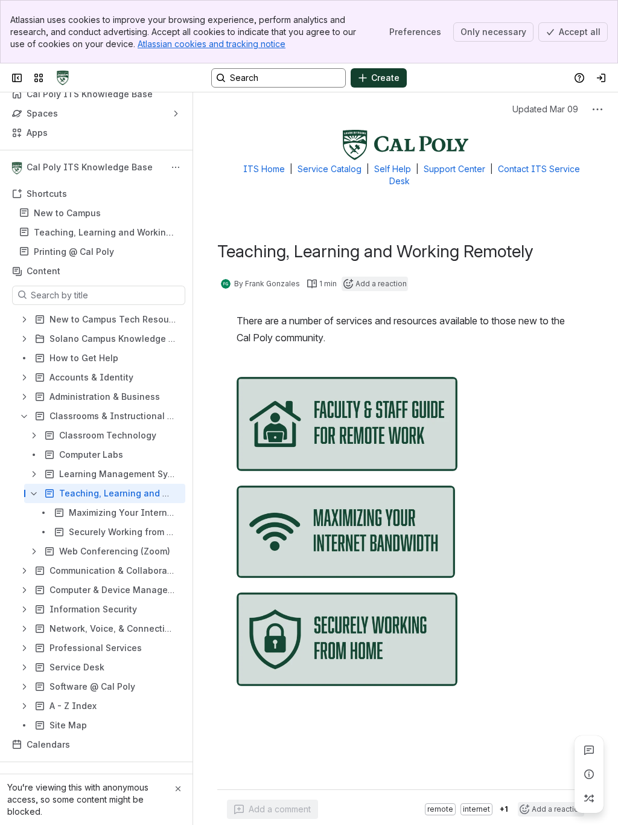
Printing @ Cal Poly (74, 251)
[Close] (178, 789)
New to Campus (67, 213)
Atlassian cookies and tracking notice (211, 44)
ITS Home (264, 169)
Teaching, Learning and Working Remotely (102, 233)
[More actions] (175, 167)
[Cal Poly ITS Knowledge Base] (62, 78)
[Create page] (589, 798)
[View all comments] (589, 750)
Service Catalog (330, 169)
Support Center (454, 169)
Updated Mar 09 (545, 109)
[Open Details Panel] (589, 774)
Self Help (392, 169)
